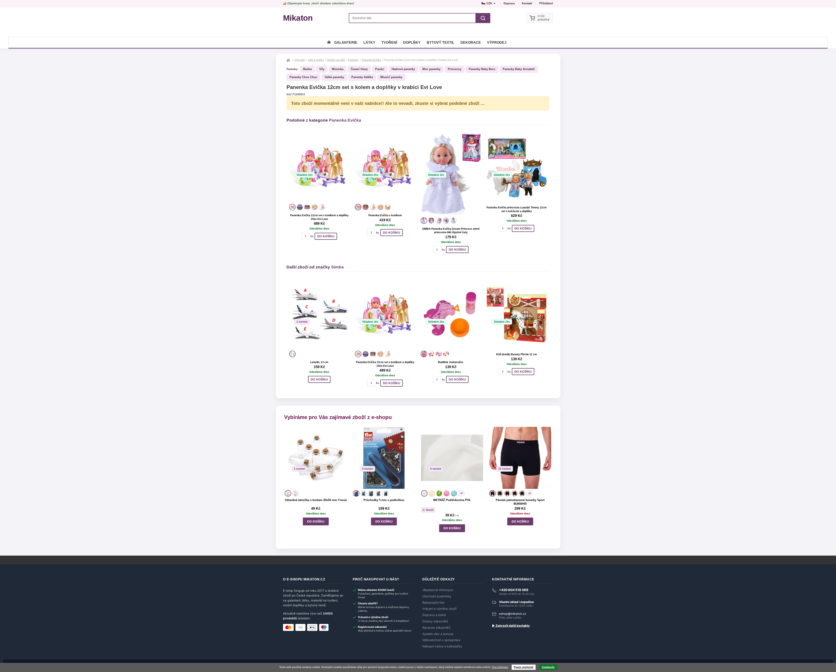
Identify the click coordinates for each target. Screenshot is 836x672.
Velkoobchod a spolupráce (441, 640)
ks (312, 236)
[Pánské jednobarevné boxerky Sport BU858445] (520, 458)
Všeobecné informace (437, 590)
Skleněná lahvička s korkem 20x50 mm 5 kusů (316, 500)
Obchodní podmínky (436, 596)
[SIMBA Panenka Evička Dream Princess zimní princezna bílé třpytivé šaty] (451, 174)
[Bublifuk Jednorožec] (451, 314)
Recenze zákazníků (436, 627)
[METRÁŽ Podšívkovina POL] (452, 458)
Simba (337, 267)
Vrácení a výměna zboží (439, 608)
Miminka (337, 69)
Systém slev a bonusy (437, 634)
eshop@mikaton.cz (512, 613)
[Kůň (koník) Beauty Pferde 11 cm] (516, 314)
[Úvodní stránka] (328, 42)
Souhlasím (548, 667)
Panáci (379, 69)
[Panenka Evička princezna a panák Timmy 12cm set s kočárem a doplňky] (516, 168)
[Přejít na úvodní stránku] (289, 60)
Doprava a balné (434, 615)
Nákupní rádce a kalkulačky (442, 646)
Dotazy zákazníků (435, 621)
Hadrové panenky (403, 69)
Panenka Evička (345, 120)
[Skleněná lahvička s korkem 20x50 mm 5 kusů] (316, 458)
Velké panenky (334, 77)
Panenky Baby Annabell (519, 69)
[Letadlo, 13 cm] (319, 314)
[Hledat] (482, 18)
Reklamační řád (433, 602)
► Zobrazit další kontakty (511, 625)
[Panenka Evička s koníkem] (385, 168)
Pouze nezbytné (523, 667)
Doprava (509, 3)
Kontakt (527, 3)
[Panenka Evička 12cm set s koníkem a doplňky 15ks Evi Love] (319, 168)
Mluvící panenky (391, 77)
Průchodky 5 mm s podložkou (384, 500)
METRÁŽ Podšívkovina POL (452, 500)
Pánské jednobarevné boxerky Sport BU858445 (520, 501)
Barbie (307, 69)
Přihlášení (546, 3)
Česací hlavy (359, 69)
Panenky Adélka (362, 77)
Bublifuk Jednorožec (451, 362)
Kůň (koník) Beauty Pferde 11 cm (516, 354)
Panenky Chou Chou (303, 77)
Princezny (454, 69)
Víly (321, 69)
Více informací (500, 667)
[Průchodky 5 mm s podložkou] (384, 458)
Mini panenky (431, 69)
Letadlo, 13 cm (319, 362)
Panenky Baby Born (482, 69)
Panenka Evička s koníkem (385, 215)
